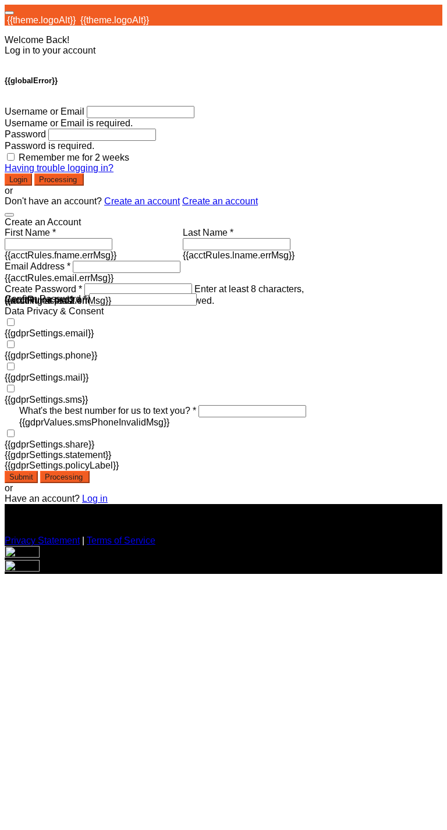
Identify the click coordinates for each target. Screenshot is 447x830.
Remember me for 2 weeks (74, 157)
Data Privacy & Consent (54, 311)
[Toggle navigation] (9, 13)
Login (18, 179)
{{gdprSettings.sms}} (46, 400)
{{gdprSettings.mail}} (46, 377)
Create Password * (43, 289)
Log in (95, 498)
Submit (21, 477)
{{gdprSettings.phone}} (51, 355)
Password (25, 134)
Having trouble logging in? (59, 168)
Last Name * (208, 232)
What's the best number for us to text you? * (107, 411)
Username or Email (44, 111)
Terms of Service (121, 540)
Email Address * (37, 266)
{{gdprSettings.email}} (49, 333)
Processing (59, 179)
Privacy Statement (42, 540)
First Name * (30, 232)
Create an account (142, 201)
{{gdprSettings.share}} (49, 444)
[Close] (9, 215)
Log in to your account (50, 50)
